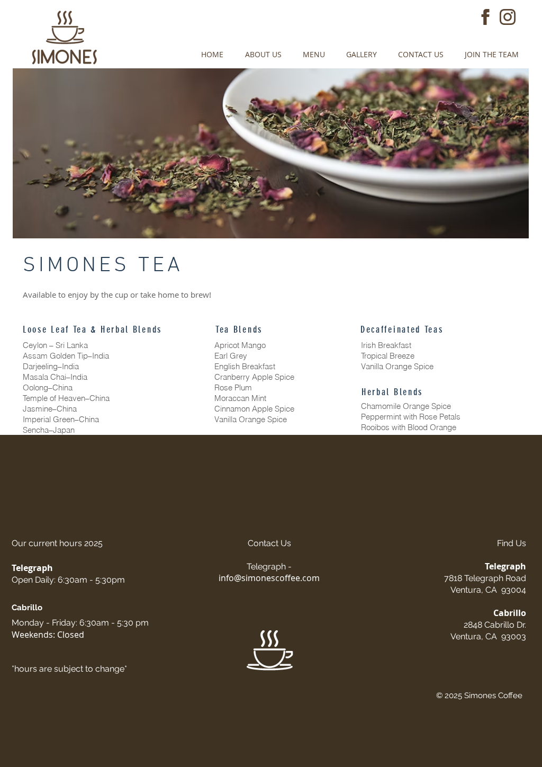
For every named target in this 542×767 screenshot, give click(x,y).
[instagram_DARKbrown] (508, 17)
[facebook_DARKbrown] (485, 17)
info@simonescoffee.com (269, 578)
